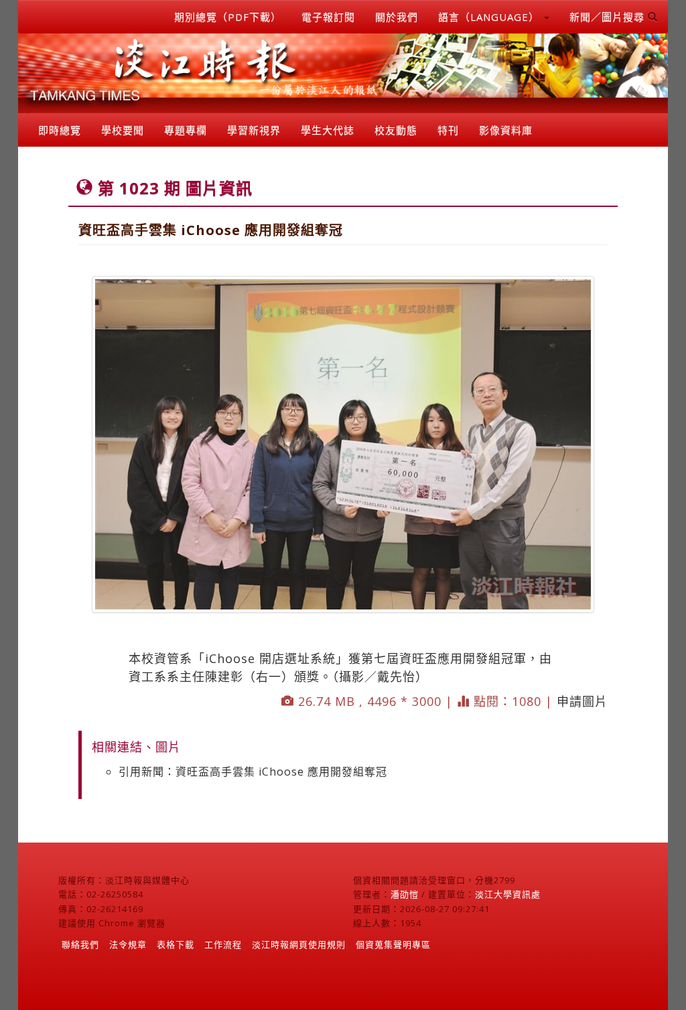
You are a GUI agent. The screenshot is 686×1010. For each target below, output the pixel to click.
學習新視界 (254, 130)
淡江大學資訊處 (508, 894)
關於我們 (396, 16)
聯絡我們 (80, 944)
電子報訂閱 (328, 16)
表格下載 (175, 944)
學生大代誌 (327, 130)
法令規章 (128, 944)
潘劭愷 (405, 894)
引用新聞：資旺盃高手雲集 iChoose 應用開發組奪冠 (253, 771)
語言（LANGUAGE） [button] (490, 16)
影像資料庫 (506, 130)
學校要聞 (122, 130)
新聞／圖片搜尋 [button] (608, 16)
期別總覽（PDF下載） (227, 16)
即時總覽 (59, 130)
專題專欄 (185, 130)
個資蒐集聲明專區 (393, 944)
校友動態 (395, 130)
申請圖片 (582, 701)
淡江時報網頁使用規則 (299, 944)
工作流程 (223, 944)
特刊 (448, 130)
